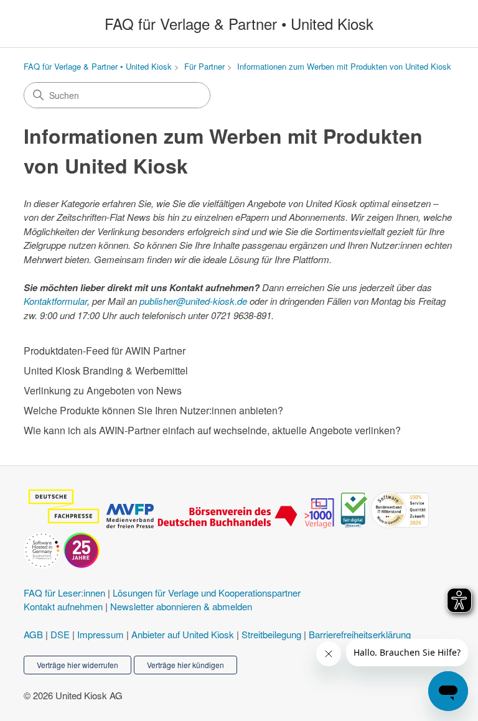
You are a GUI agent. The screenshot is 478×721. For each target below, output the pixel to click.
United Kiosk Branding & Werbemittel (106, 370)
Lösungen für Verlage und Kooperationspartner (207, 592)
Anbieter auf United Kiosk (182, 634)
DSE (60, 634)
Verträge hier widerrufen (77, 664)
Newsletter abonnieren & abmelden (181, 606)
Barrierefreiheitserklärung (360, 634)
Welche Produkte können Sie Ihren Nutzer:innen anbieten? (153, 410)
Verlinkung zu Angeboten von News (103, 390)
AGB (33, 634)
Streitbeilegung (271, 634)
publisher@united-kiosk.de (193, 300)
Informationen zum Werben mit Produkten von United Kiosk (344, 66)
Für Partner (204, 66)
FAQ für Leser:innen (64, 592)
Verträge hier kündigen (185, 664)
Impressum (100, 634)
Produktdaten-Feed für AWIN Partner (104, 350)
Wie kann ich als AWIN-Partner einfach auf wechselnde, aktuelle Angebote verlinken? (212, 430)
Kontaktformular (55, 300)
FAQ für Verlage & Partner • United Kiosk (98, 66)
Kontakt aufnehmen (63, 606)
